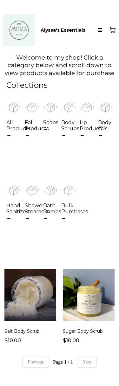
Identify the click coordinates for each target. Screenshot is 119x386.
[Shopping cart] (112, 30)
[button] (100, 30)
